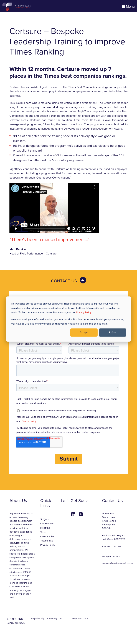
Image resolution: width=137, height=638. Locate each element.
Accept (84, 332)
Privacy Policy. (84, 312)
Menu (130, 6)
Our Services (47, 523)
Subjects (44, 519)
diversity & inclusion (18, 561)
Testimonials (46, 540)
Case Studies (47, 536)
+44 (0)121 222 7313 (111, 556)
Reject (112, 332)
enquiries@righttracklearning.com (117, 563)
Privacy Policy (47, 545)
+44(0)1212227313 (80, 618)
